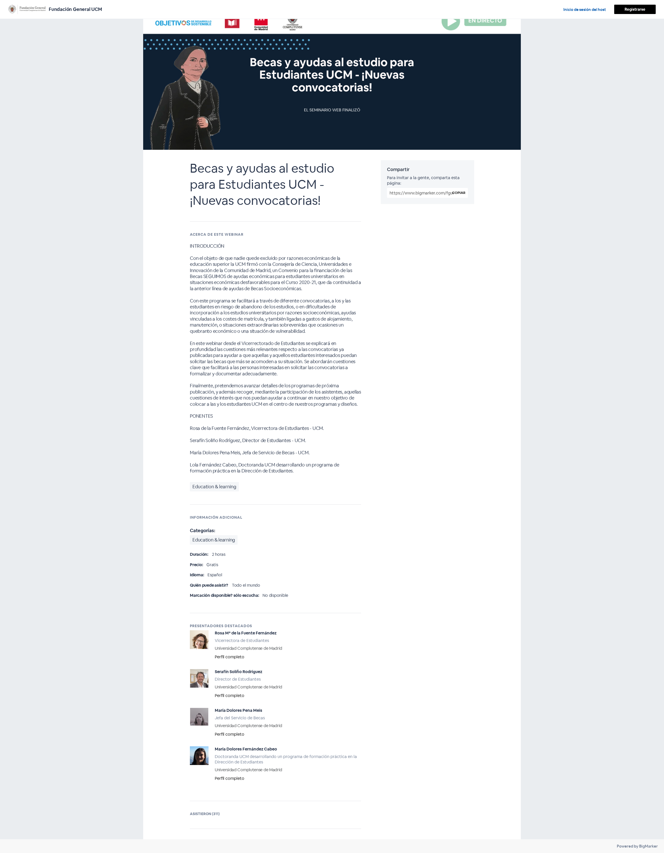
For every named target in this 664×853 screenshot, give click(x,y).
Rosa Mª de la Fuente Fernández (245, 633)
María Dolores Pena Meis (238, 710)
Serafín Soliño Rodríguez (238, 671)
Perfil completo (229, 657)
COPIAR (458, 193)
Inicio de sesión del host (584, 9)
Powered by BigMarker (637, 846)
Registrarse (635, 9)
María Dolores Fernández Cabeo (246, 749)
